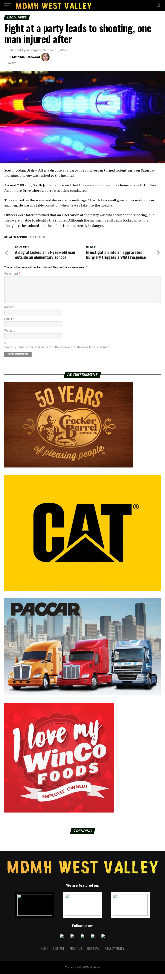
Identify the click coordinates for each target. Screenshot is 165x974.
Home (44, 948)
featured (38, 237)
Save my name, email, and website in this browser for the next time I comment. (57, 347)
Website (9, 330)
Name (9, 307)
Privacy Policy (114, 948)
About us (76, 948)
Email (9, 318)
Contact (58, 948)
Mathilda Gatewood (26, 57)
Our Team (93, 948)
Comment (12, 273)
